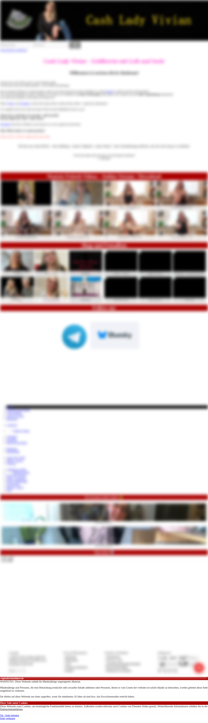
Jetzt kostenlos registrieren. (13, 50)
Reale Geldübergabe (16, 481)
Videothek (11, 436)
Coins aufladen (14, 413)
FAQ (9, 490)
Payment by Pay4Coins (21, 663)
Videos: (7, 557)
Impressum (70, 656)
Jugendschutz (113, 656)
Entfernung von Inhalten (118, 670)
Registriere (5, 124)
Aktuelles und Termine (18, 410)
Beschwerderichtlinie (117, 667)
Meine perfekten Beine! (104, 545)
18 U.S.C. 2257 (114, 660)
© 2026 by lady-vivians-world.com (27, 656)
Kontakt (69, 670)
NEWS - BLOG (14, 460)
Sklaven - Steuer (14, 487)
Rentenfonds (13, 451)
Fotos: (7, 560)
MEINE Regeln (21, 472)
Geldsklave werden (16, 469)
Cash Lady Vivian (15, 457)
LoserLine (11, 425)
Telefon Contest (21, 430)
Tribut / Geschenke (16, 478)
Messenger (12, 419)
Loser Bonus (13, 484)
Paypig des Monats (16, 475)
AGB (68, 663)
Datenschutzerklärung (11, 709)
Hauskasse (11, 448)
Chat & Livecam (15, 416)
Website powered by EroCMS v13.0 (27, 660)
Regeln (109, 91)
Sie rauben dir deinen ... (104, 522)
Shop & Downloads (16, 442)
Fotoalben (25, 103)
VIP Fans (11, 463)
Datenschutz (71, 660)
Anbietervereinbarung (76, 667)
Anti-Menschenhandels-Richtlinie (123, 663)
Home (10, 407)
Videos (10, 103)
